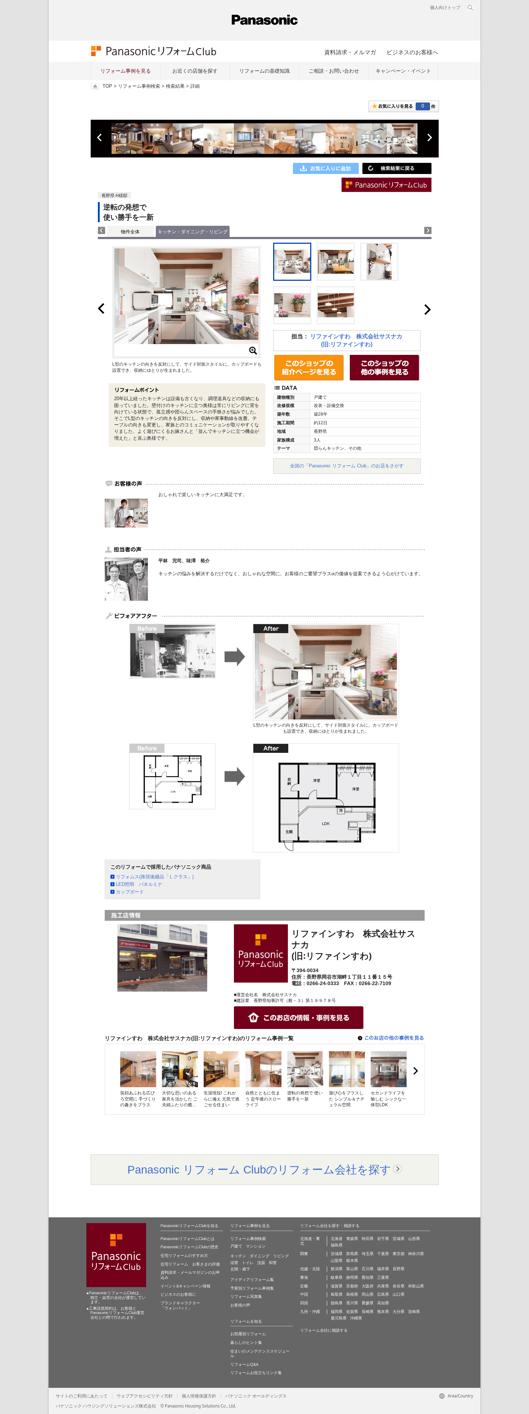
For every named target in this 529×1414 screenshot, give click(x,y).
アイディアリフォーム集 (252, 1279)
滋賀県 (337, 1286)
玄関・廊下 (240, 1269)
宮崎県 (414, 1311)
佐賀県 (352, 1311)
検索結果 (175, 86)
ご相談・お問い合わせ (334, 71)
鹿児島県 (339, 1318)
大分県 (398, 1311)
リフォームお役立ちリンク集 (256, 1372)
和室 (273, 1262)
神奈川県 (416, 1253)
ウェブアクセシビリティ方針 (145, 1396)
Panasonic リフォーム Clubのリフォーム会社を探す (259, 1169)
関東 (304, 1253)
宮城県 (398, 1238)
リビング (281, 1256)
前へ (100, 137)
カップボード (130, 891)
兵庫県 (383, 1286)
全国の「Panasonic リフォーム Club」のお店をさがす (347, 465)
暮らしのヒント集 (246, 1342)
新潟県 (337, 1269)
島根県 (352, 1294)
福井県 (383, 1269)
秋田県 (368, 1238)
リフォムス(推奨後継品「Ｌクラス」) (155, 876)
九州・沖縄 (310, 1311)
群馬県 (352, 1253)
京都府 (352, 1286)
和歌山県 (416, 1286)
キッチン (238, 1256)
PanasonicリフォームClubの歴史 (189, 1247)
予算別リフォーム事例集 (252, 1288)
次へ (429, 137)
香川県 (352, 1303)
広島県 (383, 1294)
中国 (304, 1294)
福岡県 (337, 1311)
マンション (256, 1246)
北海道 (337, 1238)
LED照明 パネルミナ (139, 884)
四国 (304, 1303)
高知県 (383, 1303)
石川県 (368, 1269)
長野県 (398, 1269)
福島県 (337, 1245)
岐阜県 (337, 1277)
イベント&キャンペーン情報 (185, 1286)
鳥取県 (337, 1294)
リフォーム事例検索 (139, 86)
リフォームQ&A (244, 1364)
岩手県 (383, 1238)
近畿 (304, 1286)
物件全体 (130, 231)
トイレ (248, 1262)
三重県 (383, 1277)
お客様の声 (240, 1305)
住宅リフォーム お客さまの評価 (190, 1264)
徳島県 (337, 1303)
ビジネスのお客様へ (412, 52)
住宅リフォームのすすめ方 (184, 1255)
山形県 (414, 1238)
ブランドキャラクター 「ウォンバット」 (180, 1305)
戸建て (236, 1246)
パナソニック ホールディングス (256, 1396)
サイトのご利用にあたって (82, 1396)
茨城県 (337, 1253)
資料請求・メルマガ (350, 52)
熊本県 (383, 1311)
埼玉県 (368, 1253)
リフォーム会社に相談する (324, 1330)
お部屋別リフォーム (248, 1334)
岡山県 (368, 1294)
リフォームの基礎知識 (264, 71)
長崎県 (368, 1311)
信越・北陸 (310, 1269)
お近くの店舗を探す (195, 71)
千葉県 (383, 1253)
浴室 (234, 1262)
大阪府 (368, 1286)
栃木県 (352, 1260)
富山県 (352, 1269)
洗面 (261, 1262)
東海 (304, 1277)
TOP (107, 86)
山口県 (398, 1294)
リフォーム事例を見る (125, 71)
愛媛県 (368, 1303)
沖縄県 (356, 1318)
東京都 (398, 1253)
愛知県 (368, 1277)
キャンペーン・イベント (403, 71)
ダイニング (260, 1256)
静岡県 (352, 1277)
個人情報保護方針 (199, 1396)
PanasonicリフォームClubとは (187, 1238)
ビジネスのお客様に (178, 1294)
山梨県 (337, 1260)
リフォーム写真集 (246, 1296)
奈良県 (398, 1286)
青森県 (352, 1238)
